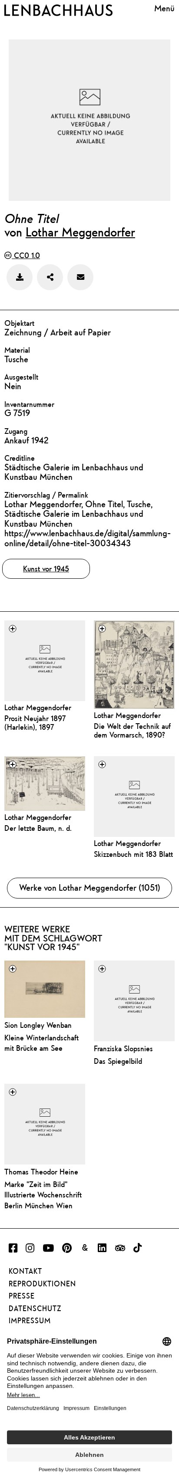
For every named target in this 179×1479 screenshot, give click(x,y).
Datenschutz (35, 1308)
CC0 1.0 (26, 255)
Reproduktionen (42, 1284)
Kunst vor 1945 (46, 568)
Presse (22, 1296)
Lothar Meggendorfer (80, 231)
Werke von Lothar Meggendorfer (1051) (89, 887)
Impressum (30, 1321)
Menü (164, 8)
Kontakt (25, 1271)
